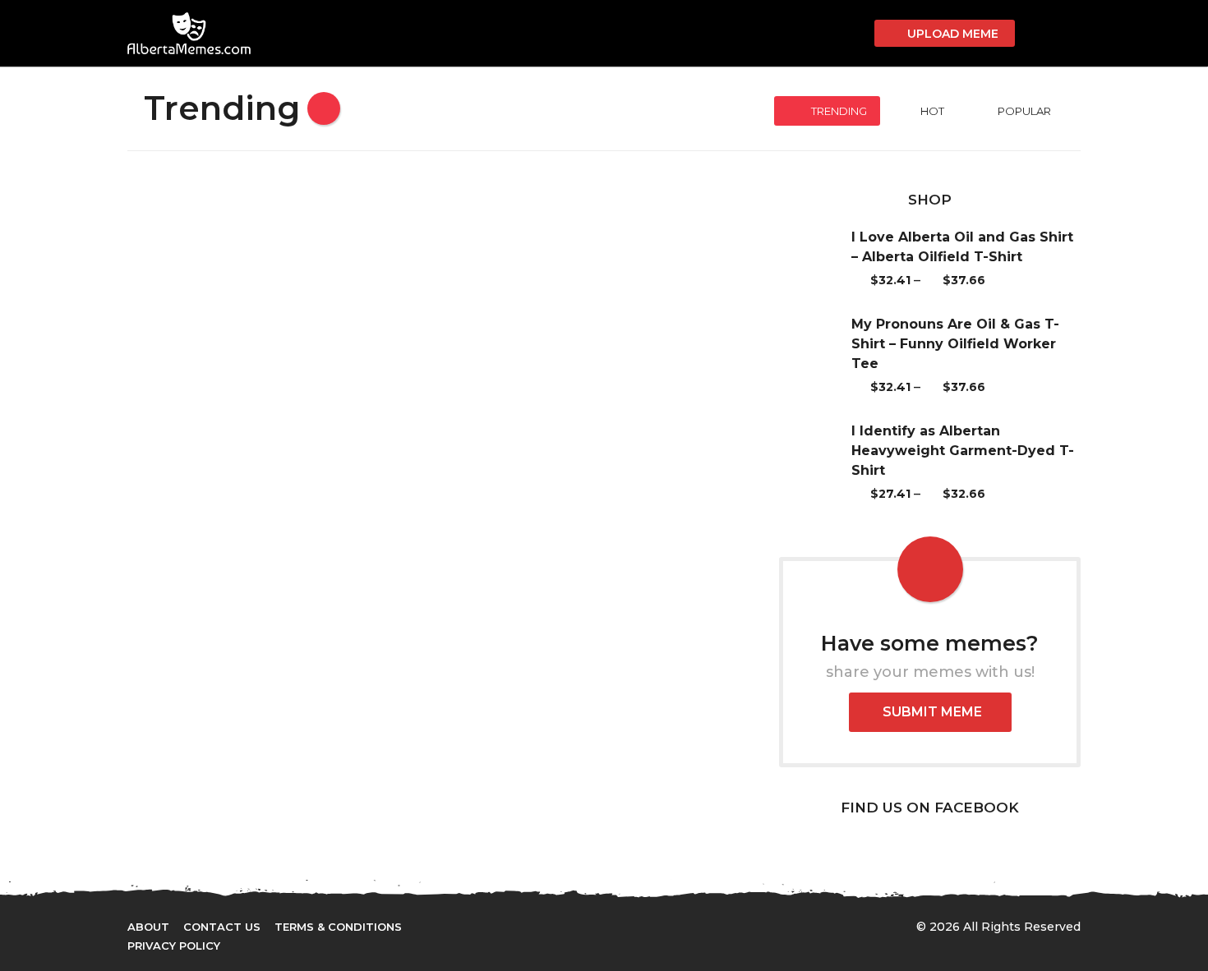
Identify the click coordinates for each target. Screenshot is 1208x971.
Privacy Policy (173, 945)
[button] (1036, 33)
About (148, 926)
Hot (932, 110)
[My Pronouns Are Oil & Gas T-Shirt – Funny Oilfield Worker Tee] (815, 356)
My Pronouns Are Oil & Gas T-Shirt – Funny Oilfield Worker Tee (955, 343)
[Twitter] (573, 926)
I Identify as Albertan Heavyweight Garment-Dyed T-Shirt (962, 450)
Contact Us (222, 926)
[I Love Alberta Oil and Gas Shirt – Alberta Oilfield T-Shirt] (815, 259)
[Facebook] (539, 926)
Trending (839, 110)
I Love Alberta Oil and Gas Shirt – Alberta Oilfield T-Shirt (962, 247)
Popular (1024, 110)
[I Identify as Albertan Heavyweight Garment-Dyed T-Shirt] (815, 462)
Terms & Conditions (338, 926)
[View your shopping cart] (852, 33)
